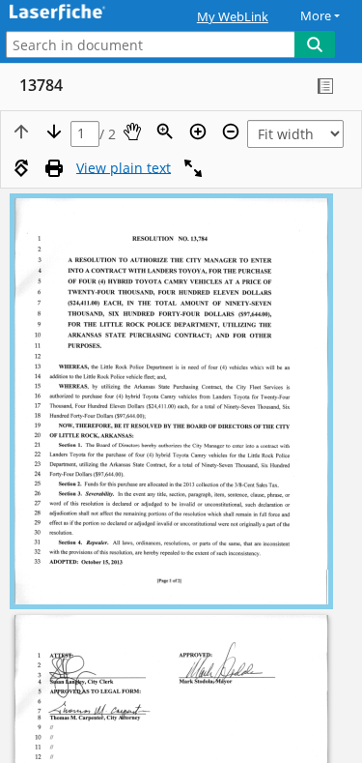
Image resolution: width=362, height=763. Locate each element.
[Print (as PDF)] (54, 168)
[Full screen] (193, 168)
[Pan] (132, 131)
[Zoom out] (230, 131)
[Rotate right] (21, 168)
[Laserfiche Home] (82, 13)
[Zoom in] (197, 131)
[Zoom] (165, 131)
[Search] (314, 44)
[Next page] (54, 131)
